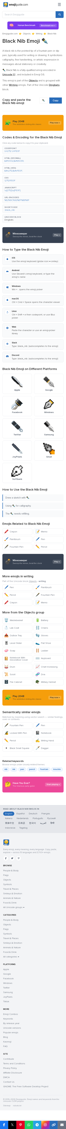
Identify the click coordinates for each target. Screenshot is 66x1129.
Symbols (7, 884)
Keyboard (43, 658)
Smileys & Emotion (12, 893)
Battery (41, 620)
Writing (39, 33)
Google (7, 974)
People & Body (11, 870)
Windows (7, 983)
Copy (55, 100)
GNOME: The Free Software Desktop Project (25, 1086)
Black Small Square (16, 748)
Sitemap (6, 1105)
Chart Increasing (46, 667)
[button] (33, 150)
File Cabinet (13, 682)
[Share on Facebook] (4, 1125)
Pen (40, 539)
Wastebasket (13, 620)
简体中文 (9, 823)
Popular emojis (10, 1032)
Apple (6, 969)
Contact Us (8, 1082)
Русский (51, 818)
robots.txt (17, 1105)
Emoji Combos (10, 1014)
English (8, 813)
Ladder (41, 651)
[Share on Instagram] (45, 1125)
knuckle (57, 769)
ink (13, 769)
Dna (40, 674)
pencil (32, 769)
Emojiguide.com (10, 33)
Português (38, 818)
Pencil (41, 547)
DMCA (6, 1077)
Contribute (8, 1059)
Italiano (8, 818)
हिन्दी (52, 823)
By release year (11, 1023)
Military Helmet (45, 682)
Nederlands (23, 818)
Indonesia (10, 827)
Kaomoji (7, 1041)
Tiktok (6, 1001)
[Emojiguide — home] (15, 4)
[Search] (60, 14)
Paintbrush (12, 539)
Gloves (41, 635)
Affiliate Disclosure (12, 1072)
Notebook (43, 733)
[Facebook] (5, 858)
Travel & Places (11, 889)
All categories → (11, 956)
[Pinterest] (18, 858)
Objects (27, 33)
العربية (43, 823)
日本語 (21, 823)
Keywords (8, 1018)
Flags (6, 875)
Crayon (10, 532)
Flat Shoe (43, 643)
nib (5, 769)
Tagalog (23, 827)
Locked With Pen (15, 733)
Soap (9, 651)
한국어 (32, 823)
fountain (44, 769)
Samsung (8, 992)
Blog (5, 1037)
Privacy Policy (10, 1068)
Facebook (8, 978)
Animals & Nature (12, 898)
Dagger (42, 748)
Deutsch (33, 813)
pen (22, 769)
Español (20, 813)
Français (45, 813)
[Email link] (62, 1125)
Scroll (9, 674)
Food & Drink (9, 902)
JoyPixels (7, 997)
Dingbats (8, 219)
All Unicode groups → (13, 907)
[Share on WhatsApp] (29, 1125)
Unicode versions (12, 1028)
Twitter (6, 987)
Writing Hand (44, 740)
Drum (9, 667)
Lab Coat (11, 628)
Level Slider (13, 643)
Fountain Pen (13, 547)
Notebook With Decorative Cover (16, 658)
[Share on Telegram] (37, 1125)
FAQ (5, 1046)
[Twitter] (12, 858)
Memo (41, 532)
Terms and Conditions (14, 1063)
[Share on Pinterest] (20, 1125)
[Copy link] (54, 1125)
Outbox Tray (13, 635)
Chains (41, 628)
